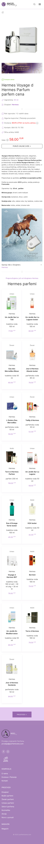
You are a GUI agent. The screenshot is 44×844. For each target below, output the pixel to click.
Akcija (4, 814)
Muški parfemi (7, 796)
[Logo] (10, 4)
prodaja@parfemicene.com (12, 744)
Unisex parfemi (8, 803)
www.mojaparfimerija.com (14, 837)
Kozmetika (6, 810)
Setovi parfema (8, 806)
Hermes (15, 104)
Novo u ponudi (8, 817)
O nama (5, 773)
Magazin (5, 829)
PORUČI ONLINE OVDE (21, 146)
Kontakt (5, 781)
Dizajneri (5, 792)
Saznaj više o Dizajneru (11, 265)
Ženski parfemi (8, 799)
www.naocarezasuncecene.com (22, 839)
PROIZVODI (21, 714)
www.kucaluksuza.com (31, 837)
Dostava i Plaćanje (9, 777)
